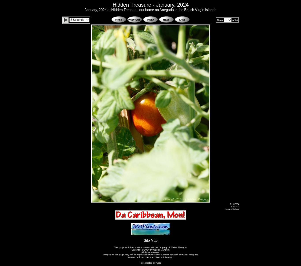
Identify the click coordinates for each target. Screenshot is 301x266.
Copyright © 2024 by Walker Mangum (150, 250)
